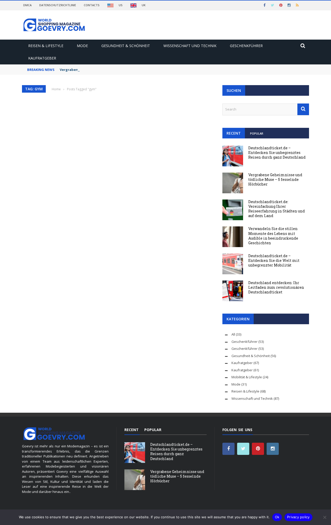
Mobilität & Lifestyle (246, 377)
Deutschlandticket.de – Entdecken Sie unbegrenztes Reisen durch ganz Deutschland (277, 152)
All (233, 334)
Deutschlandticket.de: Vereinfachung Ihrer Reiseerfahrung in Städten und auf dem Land (276, 208)
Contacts (92, 5)
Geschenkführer (246, 45)
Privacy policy (298, 517)
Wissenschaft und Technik (189, 45)
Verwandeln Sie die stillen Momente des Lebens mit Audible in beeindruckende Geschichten (273, 235)
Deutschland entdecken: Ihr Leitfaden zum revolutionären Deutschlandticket (276, 287)
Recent (234, 133)
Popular (256, 133)
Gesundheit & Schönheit (125, 45)
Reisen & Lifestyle (45, 45)
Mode (82, 45)
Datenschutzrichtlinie (57, 5)
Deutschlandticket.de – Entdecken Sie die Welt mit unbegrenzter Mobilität (273, 260)
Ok (277, 517)
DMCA (27, 5)
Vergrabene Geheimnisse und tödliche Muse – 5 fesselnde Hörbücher (275, 179)
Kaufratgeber (42, 58)
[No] (324, 517)
